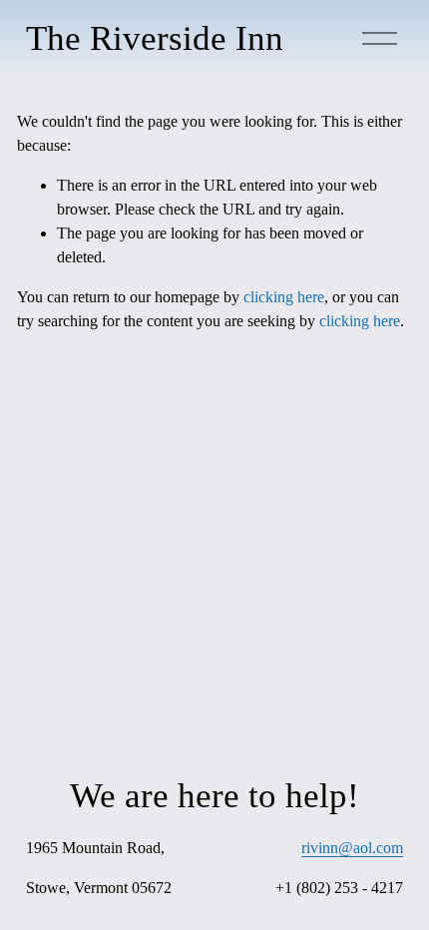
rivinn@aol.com (352, 847)
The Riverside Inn (154, 38)
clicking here (283, 296)
